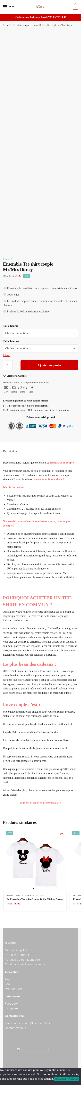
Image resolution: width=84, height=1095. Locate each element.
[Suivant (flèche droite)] (74, 553)
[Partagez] (59, 25)
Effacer (6, 355)
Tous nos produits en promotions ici (39, 802)
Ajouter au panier (49, 365)
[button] (75, 7)
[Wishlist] (61, 834)
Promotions (14, 896)
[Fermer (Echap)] (68, 25)
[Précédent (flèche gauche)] (7, 553)
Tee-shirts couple (32, 896)
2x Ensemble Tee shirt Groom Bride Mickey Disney (35, 899)
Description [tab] (10, 451)
